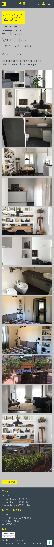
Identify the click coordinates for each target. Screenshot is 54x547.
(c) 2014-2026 (9, 543)
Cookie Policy (9, 537)
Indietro (11, 482)
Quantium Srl (22, 543)
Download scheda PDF (13, 27)
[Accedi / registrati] (43, 3)
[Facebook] (20, 3)
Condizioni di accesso (12, 540)
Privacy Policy (9, 533)
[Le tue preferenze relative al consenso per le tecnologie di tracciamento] (49, 542)
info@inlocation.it (10, 514)
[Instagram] (24, 3)
